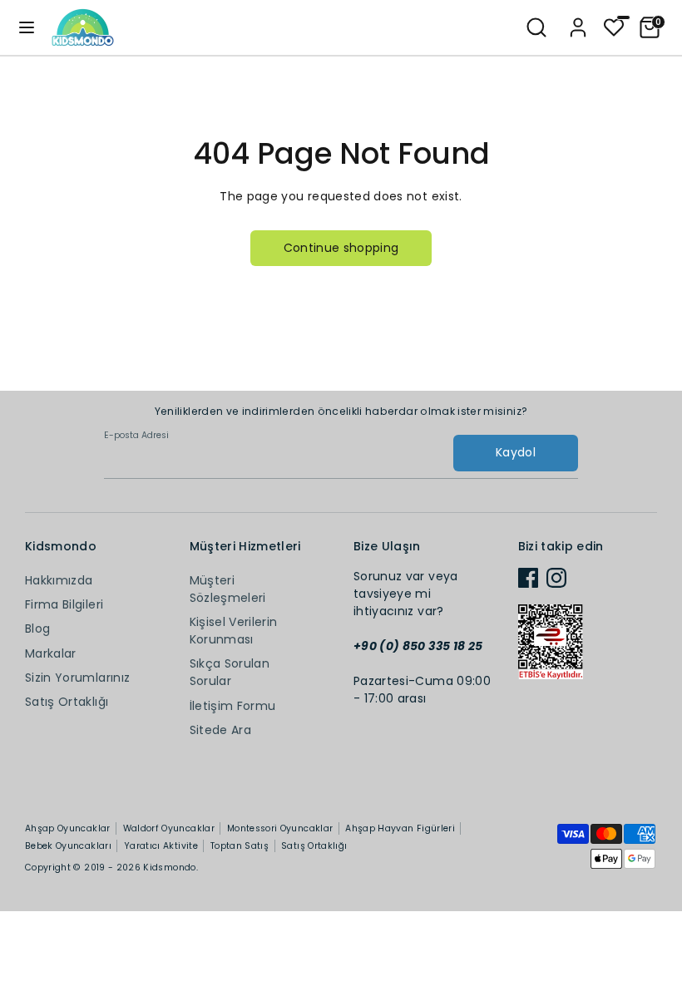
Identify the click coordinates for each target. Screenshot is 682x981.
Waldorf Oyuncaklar (169, 828)
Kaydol (516, 452)
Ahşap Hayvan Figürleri (400, 828)
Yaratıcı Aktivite (161, 846)
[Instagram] (556, 578)
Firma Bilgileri (64, 604)
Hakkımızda (59, 580)
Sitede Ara (221, 730)
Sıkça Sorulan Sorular (230, 672)
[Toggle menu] (26, 27)
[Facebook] (528, 578)
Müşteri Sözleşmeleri (228, 589)
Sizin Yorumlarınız (77, 677)
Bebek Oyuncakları (68, 846)
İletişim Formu (233, 706)
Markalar (51, 653)
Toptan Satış (239, 846)
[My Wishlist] (614, 25)
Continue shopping (341, 247)
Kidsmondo (169, 867)
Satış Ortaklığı (66, 701)
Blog (37, 628)
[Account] (578, 20)
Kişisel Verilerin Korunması (234, 631)
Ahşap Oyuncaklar (68, 828)
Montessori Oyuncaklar (280, 828)
